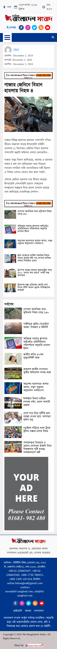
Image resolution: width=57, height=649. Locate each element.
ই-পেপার (11, 27)
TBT (16, 50)
